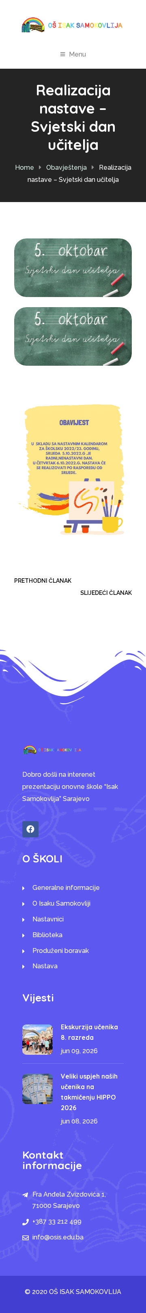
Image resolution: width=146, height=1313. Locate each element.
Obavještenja (66, 167)
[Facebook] (30, 829)
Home (24, 167)
